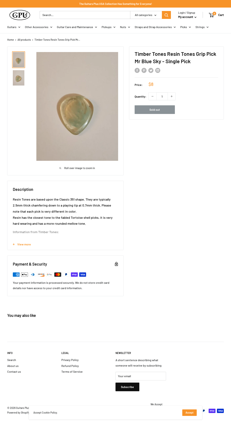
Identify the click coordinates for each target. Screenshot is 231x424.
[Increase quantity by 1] (171, 96)
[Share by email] (157, 70)
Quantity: (140, 96)
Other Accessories (36, 27)
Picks (183, 27)
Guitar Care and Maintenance (75, 27)
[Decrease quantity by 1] (152, 96)
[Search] (166, 15)
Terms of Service (72, 371)
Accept (189, 412)
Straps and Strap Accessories (153, 27)
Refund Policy (70, 365)
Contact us (14, 371)
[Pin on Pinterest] (144, 70)
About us (13, 365)
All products (24, 39)
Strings (200, 27)
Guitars (11, 27)
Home (10, 39)
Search (11, 360)
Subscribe (127, 387)
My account (186, 17)
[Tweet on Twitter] (150, 70)
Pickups (107, 27)
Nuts (123, 27)
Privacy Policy (70, 360)
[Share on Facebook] (137, 70)
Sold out (154, 109)
